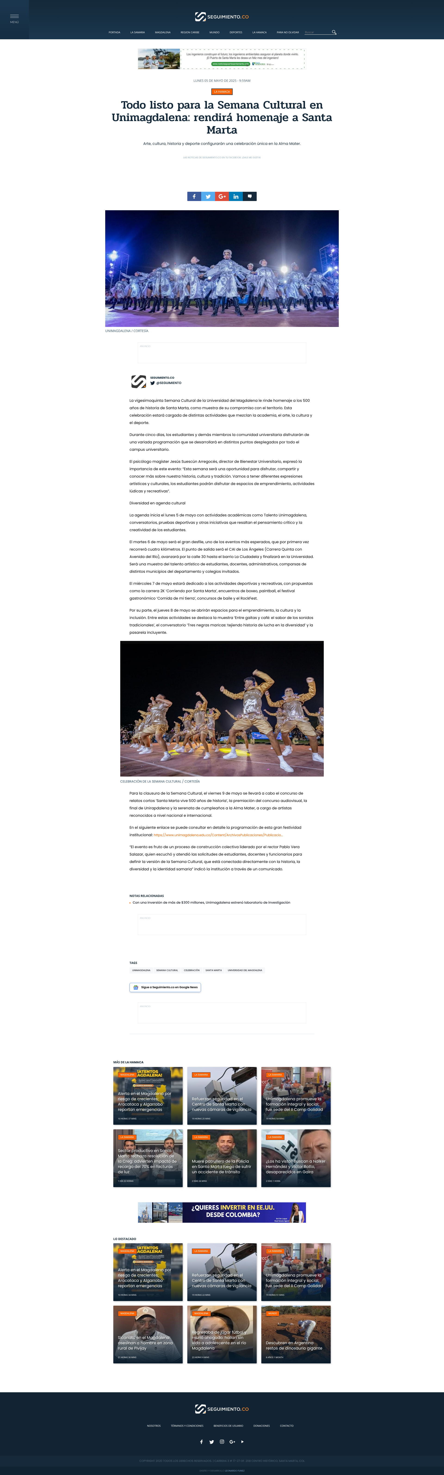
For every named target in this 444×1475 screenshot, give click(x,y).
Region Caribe (190, 32)
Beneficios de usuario (228, 1426)
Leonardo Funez (234, 1470)
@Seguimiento (168, 383)
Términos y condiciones (187, 1426)
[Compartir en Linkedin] (236, 196)
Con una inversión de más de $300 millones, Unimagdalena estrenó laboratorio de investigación (211, 902)
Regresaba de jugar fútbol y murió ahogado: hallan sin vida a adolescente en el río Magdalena (219, 1340)
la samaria (201, 1075)
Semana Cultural (167, 970)
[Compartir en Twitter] (208, 196)
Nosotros (154, 1426)
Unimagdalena (141, 970)
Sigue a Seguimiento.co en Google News (169, 987)
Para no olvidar (288, 32)
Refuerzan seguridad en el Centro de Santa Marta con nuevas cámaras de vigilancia (221, 1104)
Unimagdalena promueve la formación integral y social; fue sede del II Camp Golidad (294, 1104)
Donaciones (261, 1426)
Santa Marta (214, 970)
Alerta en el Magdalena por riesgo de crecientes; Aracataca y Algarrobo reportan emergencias (144, 1101)
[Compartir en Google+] (222, 196)
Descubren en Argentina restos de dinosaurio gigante (294, 1345)
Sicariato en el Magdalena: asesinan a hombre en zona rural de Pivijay (145, 1343)
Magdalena (162, 32)
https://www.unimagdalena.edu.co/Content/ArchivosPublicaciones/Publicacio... (218, 835)
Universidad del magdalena (245, 970)
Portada (114, 32)
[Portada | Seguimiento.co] (222, 16)
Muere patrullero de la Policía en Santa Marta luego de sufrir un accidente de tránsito (221, 1166)
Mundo (214, 32)
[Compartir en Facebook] (194, 196)
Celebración (192, 970)
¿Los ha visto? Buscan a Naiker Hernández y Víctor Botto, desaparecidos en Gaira (295, 1166)
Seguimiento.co (162, 378)
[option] (222, 271)
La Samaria (137, 32)
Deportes (236, 32)
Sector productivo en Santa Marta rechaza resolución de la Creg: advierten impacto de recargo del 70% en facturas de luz (147, 1161)
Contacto (286, 1426)
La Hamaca (260, 32)
